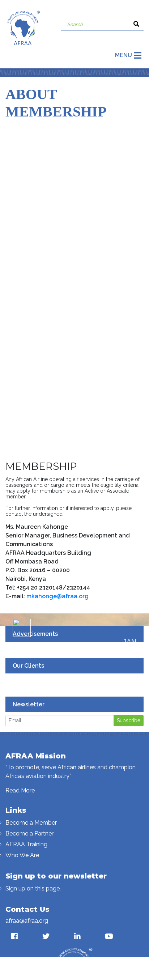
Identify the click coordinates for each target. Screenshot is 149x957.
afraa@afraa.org (26, 920)
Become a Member (31, 822)
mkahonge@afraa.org (57, 596)
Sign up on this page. (33, 888)
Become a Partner (29, 833)
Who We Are (22, 855)
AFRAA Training (26, 844)
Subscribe (128, 720)
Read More (20, 790)
